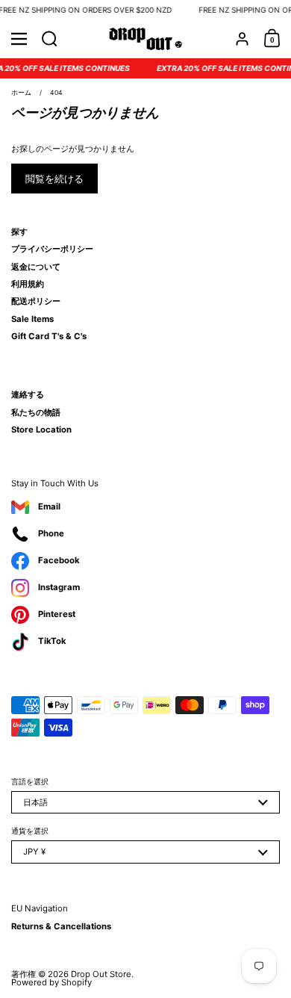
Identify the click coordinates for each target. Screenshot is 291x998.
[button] (49, 39)
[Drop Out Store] (146, 39)
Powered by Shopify (51, 982)
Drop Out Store (101, 974)
